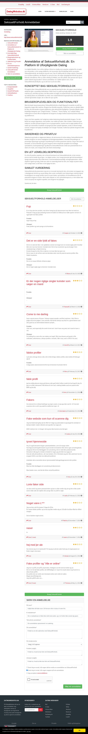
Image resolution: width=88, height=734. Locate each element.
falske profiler (33, 352)
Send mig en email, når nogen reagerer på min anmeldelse (46, 670)
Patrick (65, 520)
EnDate (68, 704)
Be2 (58, 4)
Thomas (67, 583)
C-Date (52, 4)
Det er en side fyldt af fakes (41, 240)
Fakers (30, 400)
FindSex (10, 95)
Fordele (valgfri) (31, 648)
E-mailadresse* (31, 612)
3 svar (33, 583)
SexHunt (68, 709)
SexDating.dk (65, 4)
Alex (65, 371)
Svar (29, 233)
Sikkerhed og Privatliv (14, 61)
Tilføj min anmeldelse (73, 686)
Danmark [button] (11, 726)
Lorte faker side (35, 484)
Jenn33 (66, 345)
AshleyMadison (12, 93)
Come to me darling (37, 314)
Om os (34, 723)
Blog (71, 11)
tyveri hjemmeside (36, 441)
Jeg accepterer (37, 673)
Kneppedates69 (12, 87)
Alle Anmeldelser (76, 199)
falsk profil (32, 379)
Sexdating (14, 19)
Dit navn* (29, 605)
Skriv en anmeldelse (13, 74)
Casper (66, 233)
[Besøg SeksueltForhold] (39, 40)
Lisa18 (28, 4)
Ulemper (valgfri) (31, 658)
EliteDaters (48, 712)
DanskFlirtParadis (12, 91)
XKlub (67, 707)
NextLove (45, 4)
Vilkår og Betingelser (74, 723)
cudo (65, 495)
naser (29, 528)
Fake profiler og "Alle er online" (43, 563)
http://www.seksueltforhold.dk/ (13, 37)
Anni (64, 392)
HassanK (67, 306)
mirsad (66, 556)
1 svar (33, 537)
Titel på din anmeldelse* (33, 620)
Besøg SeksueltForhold (13, 78)
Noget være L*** (35, 503)
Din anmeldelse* (31, 627)
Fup (28, 206)
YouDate (47, 717)
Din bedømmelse (31, 641)
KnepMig (21, 4)
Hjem (39, 11)
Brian (68, 273)
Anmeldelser (63, 11)
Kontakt (14, 723)
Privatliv (54, 723)
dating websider (49, 11)
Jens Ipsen (62, 411)
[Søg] (82, 22)
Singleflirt (10, 89)
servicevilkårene (42, 673)
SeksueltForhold (12, 43)
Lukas (68, 434)
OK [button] (79, 730)
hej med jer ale (34, 544)
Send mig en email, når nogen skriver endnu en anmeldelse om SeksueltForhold (52, 667)
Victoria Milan (36, 4)
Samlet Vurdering (12, 67)
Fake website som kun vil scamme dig (47, 418)
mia (69, 477)
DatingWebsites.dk (16, 11)
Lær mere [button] (29, 731)
